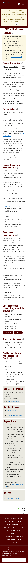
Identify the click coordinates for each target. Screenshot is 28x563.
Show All (18, 332)
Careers (7, 518)
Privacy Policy (6, 555)
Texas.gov (21, 543)
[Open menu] (23, 4)
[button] (12, 32)
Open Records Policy (18, 521)
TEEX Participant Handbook (12, 498)
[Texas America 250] (22, 511)
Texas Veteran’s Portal (10, 543)
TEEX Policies (8, 496)
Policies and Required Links (14, 524)
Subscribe (14, 533)
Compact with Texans (17, 518)
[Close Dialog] (17, 23)
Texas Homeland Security (14, 540)
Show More (8, 332)
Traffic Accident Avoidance (14, 415)
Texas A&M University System (14, 536)
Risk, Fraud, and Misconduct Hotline (14, 527)
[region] (14, 554)
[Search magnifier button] (19, 4)
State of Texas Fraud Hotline (14, 530)
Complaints (7, 521)
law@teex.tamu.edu (16, 57)
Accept (14, 560)
